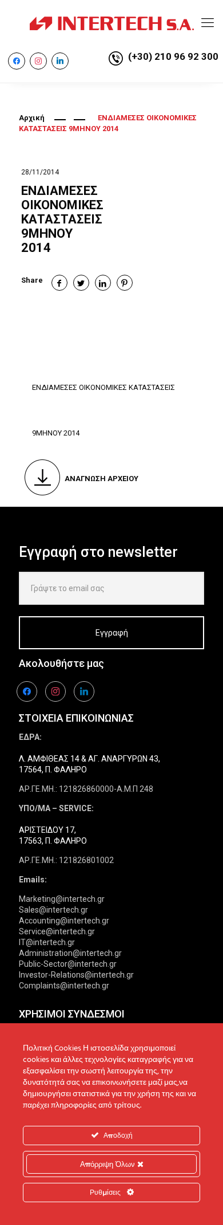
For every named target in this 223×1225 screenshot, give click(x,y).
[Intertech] (111, 23)
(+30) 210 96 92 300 (173, 56)
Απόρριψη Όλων (108, 1164)
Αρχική (32, 117)
